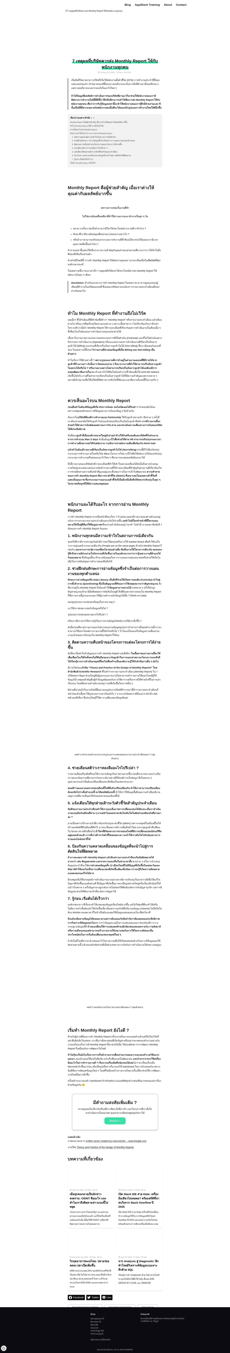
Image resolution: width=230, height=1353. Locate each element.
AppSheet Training (147, 4)
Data (120, 72)
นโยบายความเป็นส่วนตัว (100, 1339)
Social (93, 1328)
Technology (95, 1330)
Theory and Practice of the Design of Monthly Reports (105, 1147)
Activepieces (96, 1318)
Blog (128, 4)
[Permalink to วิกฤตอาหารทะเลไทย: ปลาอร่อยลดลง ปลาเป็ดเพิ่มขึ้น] (91, 1242)
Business (94, 1321)
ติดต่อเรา (115, 1120)
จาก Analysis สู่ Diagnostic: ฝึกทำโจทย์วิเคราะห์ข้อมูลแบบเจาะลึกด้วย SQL (138, 1265)
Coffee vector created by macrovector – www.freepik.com (116, 1141)
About (168, 4)
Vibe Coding (96, 1334)
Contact (181, 4)
